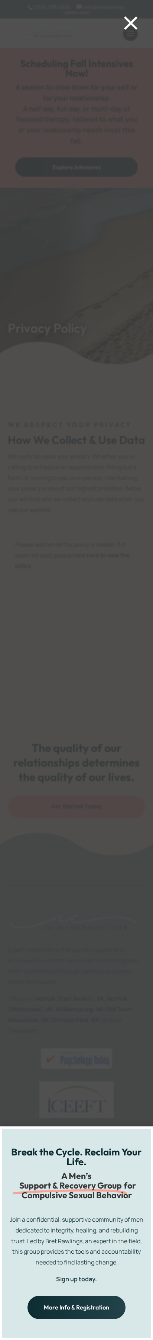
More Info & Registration (76, 1307)
